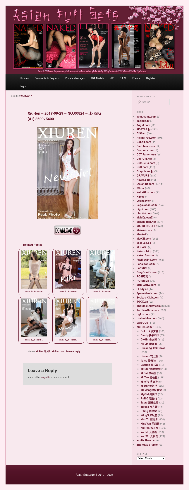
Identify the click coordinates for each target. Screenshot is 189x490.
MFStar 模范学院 (151, 369)
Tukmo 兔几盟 (149, 406)
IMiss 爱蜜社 (148, 360)
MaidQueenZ (145, 217)
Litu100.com (144, 213)
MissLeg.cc (144, 243)
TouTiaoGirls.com (148, 310)
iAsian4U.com (145, 184)
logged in (45, 377)
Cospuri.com (145, 150)
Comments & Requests (47, 78)
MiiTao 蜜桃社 (149, 377)
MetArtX (142, 234)
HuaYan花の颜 (149, 356)
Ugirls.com (143, 314)
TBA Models (97, 78)
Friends (136, 78)
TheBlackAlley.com (149, 306)
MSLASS (142, 247)
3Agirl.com (143, 125)
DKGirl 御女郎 (149, 339)
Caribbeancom (146, 146)
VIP (112, 78)
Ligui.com (143, 209)
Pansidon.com (146, 264)
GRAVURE (143, 175)
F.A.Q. (123, 78)
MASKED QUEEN (147, 226)
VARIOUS (142, 322)
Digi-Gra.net (144, 158)
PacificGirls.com (147, 259)
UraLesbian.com (147, 318)
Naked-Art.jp (144, 251)
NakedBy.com (145, 255)
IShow (140, 188)
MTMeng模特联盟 (151, 390)
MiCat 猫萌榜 (148, 373)
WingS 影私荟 (149, 415)
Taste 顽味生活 (150, 402)
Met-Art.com (144, 230)
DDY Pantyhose (146, 154)
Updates (24, 78)
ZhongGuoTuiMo (147, 444)
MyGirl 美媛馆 (149, 394)
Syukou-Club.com (148, 297)
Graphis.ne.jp (145, 171)
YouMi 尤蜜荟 (149, 432)
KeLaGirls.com (146, 192)
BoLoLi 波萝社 (149, 331)
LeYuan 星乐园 (150, 365)
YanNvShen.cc (146, 440)
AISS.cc (141, 133)
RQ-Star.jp (143, 280)
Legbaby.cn (144, 200)
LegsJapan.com (147, 205)
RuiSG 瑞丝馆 (149, 398)
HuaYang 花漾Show (153, 348)
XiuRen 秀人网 (43, 351)
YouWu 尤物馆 (149, 436)
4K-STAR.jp (144, 129)
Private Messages (75, 78)
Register (150, 78)
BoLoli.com (144, 142)
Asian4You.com (146, 137)
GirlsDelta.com (146, 163)
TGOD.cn (142, 301)
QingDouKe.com (147, 272)
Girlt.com (142, 167)
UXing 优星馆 (149, 411)
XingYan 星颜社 (150, 423)
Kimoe (141, 196)
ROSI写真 (142, 276)
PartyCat (142, 268)
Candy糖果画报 (150, 335)
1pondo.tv (143, 121)
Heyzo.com (143, 180)
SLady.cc (142, 289)
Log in (23, 86)
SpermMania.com (147, 293)
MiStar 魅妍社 (149, 385)
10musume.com (146, 116)
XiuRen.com (58, 351)
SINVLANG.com (146, 284)
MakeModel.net (146, 221)
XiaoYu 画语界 (149, 419)
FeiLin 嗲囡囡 (149, 343)
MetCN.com (144, 238)
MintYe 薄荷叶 (149, 381)
